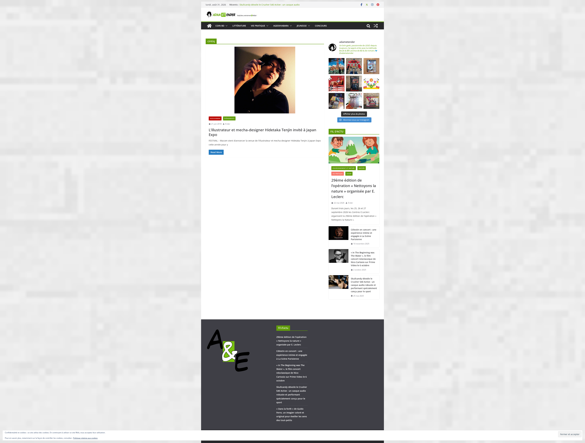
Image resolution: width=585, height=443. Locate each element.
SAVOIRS (362, 168)
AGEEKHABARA (281, 25)
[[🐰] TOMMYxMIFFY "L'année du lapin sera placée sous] (336, 83)
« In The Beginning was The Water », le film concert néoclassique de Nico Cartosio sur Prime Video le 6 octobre (363, 259)
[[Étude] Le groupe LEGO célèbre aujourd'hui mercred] (371, 83)
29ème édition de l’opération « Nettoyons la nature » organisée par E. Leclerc (353, 188)
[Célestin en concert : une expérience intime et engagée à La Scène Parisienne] (338, 236)
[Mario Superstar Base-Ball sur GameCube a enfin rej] (371, 66)
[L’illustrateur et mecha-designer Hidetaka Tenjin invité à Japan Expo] (265, 80)
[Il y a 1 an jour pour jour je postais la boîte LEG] (354, 66)
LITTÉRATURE (239, 25)
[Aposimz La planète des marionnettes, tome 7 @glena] (354, 101)
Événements (229, 118)
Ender (227, 124)
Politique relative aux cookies (85, 438)
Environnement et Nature (344, 168)
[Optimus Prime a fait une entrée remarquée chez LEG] (354, 83)
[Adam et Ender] (209, 25)
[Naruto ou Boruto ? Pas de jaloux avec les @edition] (371, 101)
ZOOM (349, 174)
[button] (226, 26)
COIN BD (219, 25)
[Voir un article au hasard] (375, 25)
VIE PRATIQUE (258, 25)
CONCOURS (321, 25)
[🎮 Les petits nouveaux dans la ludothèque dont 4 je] (336, 101)
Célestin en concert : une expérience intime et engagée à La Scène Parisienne (363, 234)
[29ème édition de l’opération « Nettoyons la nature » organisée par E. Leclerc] (354, 150)
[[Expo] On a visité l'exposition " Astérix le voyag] (336, 66)
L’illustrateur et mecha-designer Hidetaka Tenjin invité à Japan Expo (262, 132)
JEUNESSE (302, 25)
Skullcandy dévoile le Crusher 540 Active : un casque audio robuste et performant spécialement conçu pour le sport (269, 6)
